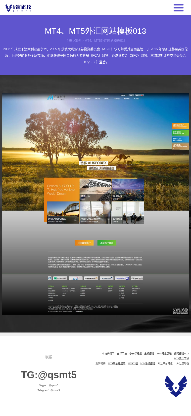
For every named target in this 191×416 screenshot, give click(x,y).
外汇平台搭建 (165, 363)
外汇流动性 (183, 363)
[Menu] (179, 7)
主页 (69, 40)
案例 (78, 40)
